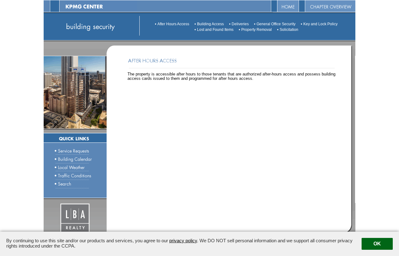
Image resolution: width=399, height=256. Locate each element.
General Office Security (276, 24)
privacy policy (183, 240)
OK (377, 243)
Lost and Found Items (215, 29)
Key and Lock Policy (320, 24)
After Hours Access (173, 24)
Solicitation (289, 29)
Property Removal (256, 29)
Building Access (210, 24)
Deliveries (240, 24)
